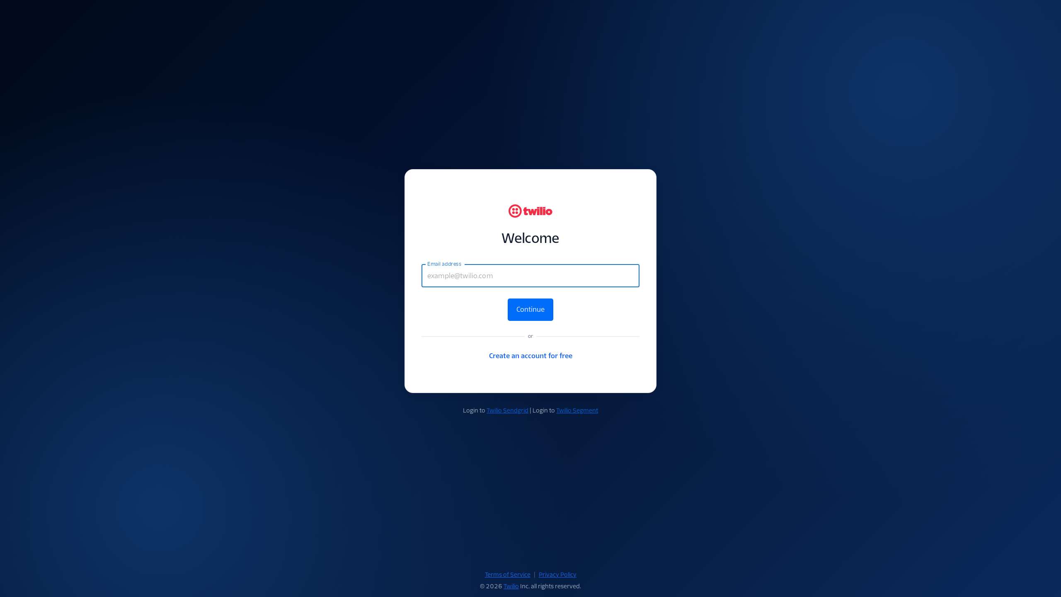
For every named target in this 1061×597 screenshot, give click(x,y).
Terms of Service (507, 574)
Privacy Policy (558, 574)
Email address (444, 264)
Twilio (511, 586)
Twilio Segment (577, 410)
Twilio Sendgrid (507, 410)
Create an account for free (530, 356)
